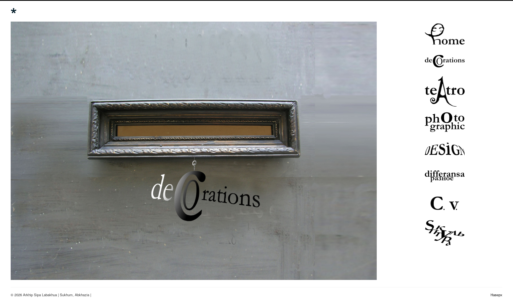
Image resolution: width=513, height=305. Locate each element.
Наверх (496, 294)
